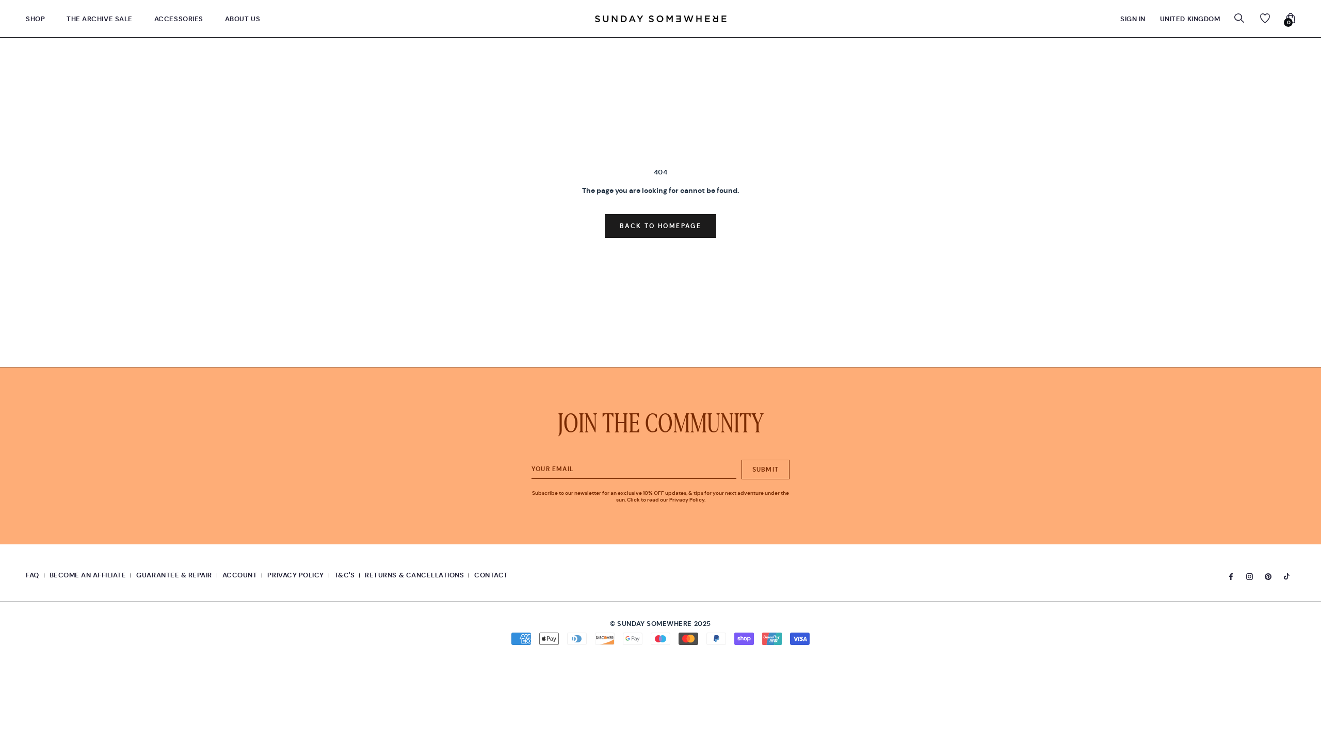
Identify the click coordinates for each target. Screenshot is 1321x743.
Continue (660, 399)
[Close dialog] (744, 270)
